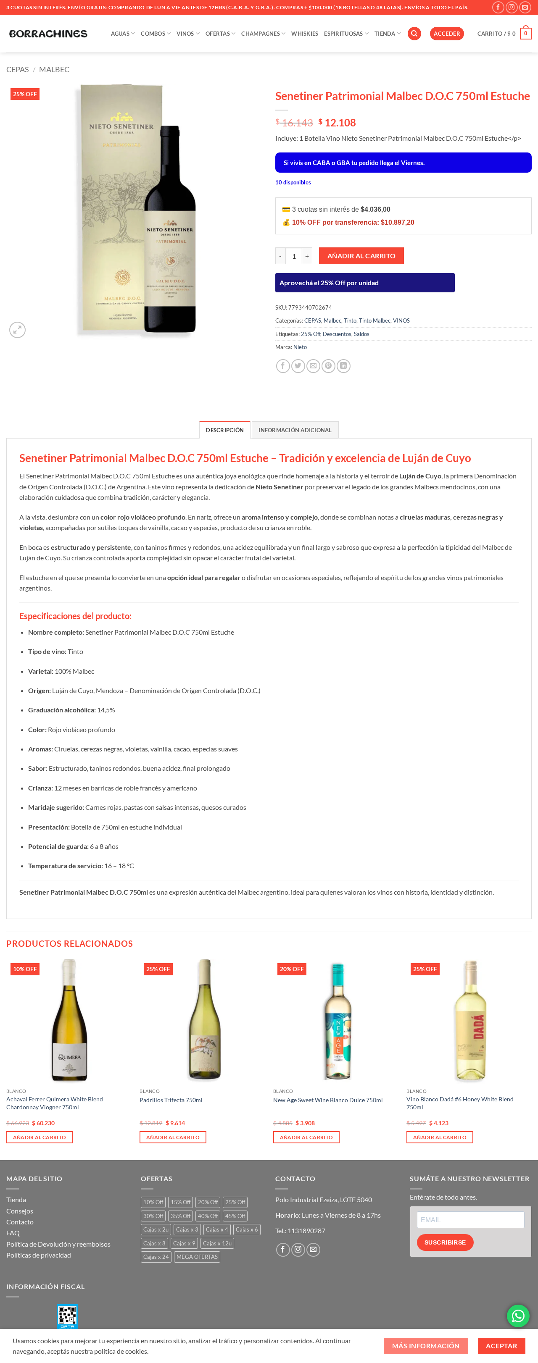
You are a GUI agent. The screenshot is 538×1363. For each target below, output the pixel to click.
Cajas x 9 (184, 1243)
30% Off (153, 1216)
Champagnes (260, 33)
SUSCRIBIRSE (445, 1242)
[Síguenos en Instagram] (512, 7)
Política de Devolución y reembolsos (58, 1244)
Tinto (350, 320)
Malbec (54, 69)
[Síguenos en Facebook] (498, 7)
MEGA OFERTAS (197, 1256)
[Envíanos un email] (525, 7)
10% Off (153, 1202)
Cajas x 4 (217, 1229)
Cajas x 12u (217, 1243)
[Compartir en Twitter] (298, 366)
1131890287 (306, 1230)
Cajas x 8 (154, 1243)
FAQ (13, 1233)
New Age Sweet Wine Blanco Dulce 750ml (328, 1099)
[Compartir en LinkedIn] (344, 366)
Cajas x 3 (187, 1229)
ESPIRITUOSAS (343, 33)
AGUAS (120, 33)
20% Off (208, 1202)
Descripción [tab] (225, 430)
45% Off (235, 1216)
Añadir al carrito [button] (39, 1137)
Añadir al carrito (361, 256)
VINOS (185, 33)
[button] (447, 34)
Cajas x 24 (156, 1256)
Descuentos (337, 334)
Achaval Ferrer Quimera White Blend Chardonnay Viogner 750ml (54, 1103)
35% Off (180, 1216)
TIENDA (385, 33)
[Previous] (6, 1058)
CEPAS (17, 69)
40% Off (208, 1216)
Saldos (361, 334)
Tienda (16, 1199)
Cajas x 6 (247, 1229)
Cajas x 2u (156, 1229)
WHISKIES (304, 33)
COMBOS (153, 33)
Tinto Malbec (374, 320)
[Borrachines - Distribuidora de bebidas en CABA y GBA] (48, 33)
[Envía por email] (313, 366)
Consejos (19, 1211)
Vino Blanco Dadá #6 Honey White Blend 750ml (460, 1103)
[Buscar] (414, 34)
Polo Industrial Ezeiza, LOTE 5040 (323, 1199)
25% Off (310, 334)
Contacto (20, 1222)
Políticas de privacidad (38, 1255)
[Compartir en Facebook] (283, 366)
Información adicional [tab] (295, 430)
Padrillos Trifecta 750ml (171, 1099)
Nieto (300, 347)
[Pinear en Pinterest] (328, 366)
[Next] (531, 1058)
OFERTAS (218, 33)
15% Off (180, 1202)
